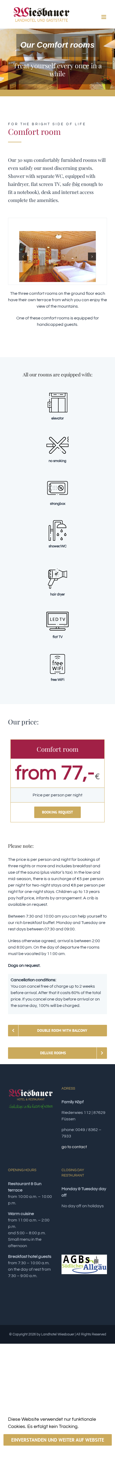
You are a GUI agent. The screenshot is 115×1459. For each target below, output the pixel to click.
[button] (23, 257)
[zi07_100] (57, 256)
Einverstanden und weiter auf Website (57, 1440)
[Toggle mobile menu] (104, 17)
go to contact (74, 1147)
